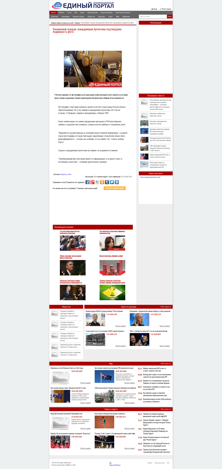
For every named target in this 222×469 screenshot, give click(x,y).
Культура (101, 16)
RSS (168, 462)
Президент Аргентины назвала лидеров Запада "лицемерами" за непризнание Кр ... (71, 282)
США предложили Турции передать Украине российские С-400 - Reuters (160, 148)
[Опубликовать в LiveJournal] (97, 182)
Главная (53, 12)
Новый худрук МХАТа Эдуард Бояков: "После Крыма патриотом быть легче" (104, 311)
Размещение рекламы (123, 12)
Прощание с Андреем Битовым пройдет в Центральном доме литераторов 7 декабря (150, 311)
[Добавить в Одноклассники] (102, 182)
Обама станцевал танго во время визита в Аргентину (70, 257)
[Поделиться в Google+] (92, 182)
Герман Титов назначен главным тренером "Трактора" (70, 433)
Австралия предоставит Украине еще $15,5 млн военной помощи (160, 139)
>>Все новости (165, 306)
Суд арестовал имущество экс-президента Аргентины (70, 232)
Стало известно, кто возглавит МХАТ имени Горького (105, 331)
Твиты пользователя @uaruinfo (150, 177)
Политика (54, 16)
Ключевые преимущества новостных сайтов (158, 122)
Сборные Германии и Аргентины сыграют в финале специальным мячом (112, 282)
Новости (61, 12)
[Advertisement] (93, 41)
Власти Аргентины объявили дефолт (111, 256)
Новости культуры (128, 306)
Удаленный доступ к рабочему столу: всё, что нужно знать (70, 345)
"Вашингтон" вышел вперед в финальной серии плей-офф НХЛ (155, 415)
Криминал (126, 16)
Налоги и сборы (78, 16)
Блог (76, 12)
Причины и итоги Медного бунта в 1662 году (67, 368)
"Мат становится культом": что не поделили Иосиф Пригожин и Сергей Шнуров (148, 331)
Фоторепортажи (92, 12)
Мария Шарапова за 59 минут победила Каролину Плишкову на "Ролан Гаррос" (155, 431)
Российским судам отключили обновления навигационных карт (155, 394)
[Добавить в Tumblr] (107, 182)
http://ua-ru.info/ (65, 174)
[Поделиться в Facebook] (87, 182)
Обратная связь (160, 462)
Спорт (110, 16)
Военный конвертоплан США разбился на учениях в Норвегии (157, 400)
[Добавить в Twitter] (112, 182)
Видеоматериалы (107, 12)
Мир (117, 16)
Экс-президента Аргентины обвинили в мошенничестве (112, 232)
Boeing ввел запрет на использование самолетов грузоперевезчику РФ (158, 164)
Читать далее (120, 326)
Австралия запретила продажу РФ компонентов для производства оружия (159, 131)
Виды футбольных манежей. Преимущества (66, 413)
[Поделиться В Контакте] (117, 182)
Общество (91, 16)
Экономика (66, 16)
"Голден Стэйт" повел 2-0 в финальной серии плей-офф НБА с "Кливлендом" (115, 433)
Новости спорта (111, 409)
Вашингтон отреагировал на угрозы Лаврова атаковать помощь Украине (156, 381)
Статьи (69, 12)
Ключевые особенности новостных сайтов (157, 114)
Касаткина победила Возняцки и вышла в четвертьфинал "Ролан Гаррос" (110, 413)
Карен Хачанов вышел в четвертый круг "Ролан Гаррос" (156, 438)
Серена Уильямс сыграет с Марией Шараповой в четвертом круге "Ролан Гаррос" (156, 422)
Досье (82, 12)
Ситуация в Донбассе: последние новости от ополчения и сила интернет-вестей (69, 314)
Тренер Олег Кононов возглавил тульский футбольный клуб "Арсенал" (156, 450)
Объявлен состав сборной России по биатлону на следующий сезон (156, 444)
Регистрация (166, 9)
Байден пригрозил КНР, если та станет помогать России (160, 156)
